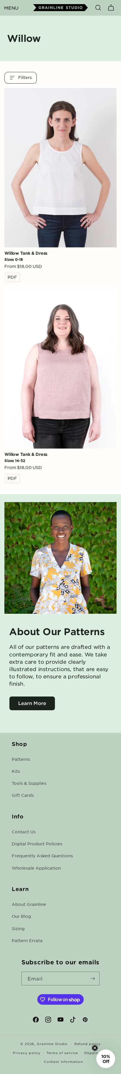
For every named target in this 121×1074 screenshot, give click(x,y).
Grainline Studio (52, 1044)
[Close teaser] (95, 1048)
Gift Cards (23, 795)
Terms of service (62, 1053)
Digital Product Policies (37, 843)
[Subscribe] (92, 978)
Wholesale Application (36, 867)
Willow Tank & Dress (25, 253)
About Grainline (29, 904)
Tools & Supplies (29, 783)
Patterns (21, 759)
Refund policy (87, 1044)
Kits (16, 771)
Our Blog (21, 916)
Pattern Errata (27, 940)
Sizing (18, 928)
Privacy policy (27, 1053)
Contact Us (24, 831)
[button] (11, 7)
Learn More (32, 703)
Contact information (63, 1061)
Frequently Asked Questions (42, 855)
